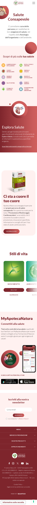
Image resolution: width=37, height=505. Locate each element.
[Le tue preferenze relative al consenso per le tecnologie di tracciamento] (33, 501)
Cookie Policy (18, 484)
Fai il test (14, 290)
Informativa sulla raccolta (13, 502)
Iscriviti (18, 415)
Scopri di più (13, 294)
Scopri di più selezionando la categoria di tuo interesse (16, 146)
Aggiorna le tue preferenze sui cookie (18, 487)
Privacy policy (24, 419)
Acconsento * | (18, 419)
